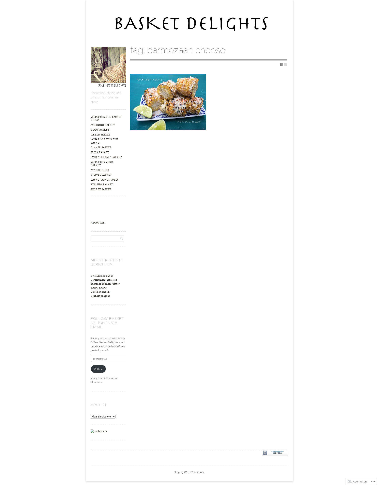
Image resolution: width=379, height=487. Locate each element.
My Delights (100, 170)
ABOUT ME (98, 222)
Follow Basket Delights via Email (107, 323)
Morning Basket (103, 125)
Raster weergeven (281, 64)
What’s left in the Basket (104, 141)
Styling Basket (102, 184)
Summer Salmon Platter (105, 283)
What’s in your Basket (102, 164)
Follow (98, 369)
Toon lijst (285, 64)
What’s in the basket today (106, 119)
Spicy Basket (100, 152)
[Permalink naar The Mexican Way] (168, 102)
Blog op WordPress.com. (189, 472)
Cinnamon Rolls (101, 295)
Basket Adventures (105, 179)
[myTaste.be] (99, 431)
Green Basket (101, 134)
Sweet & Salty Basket (106, 157)
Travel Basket (101, 174)
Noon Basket (100, 129)
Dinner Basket (101, 147)
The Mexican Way (102, 276)
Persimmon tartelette (104, 279)
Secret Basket (101, 189)
